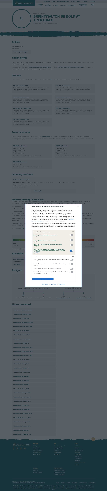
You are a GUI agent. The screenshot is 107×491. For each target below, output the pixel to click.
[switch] (71, 235)
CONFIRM (43, 279)
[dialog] (53, 245)
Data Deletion (45, 284)
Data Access (53, 284)
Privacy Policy (62, 284)
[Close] (78, 206)
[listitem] (53, 232)
